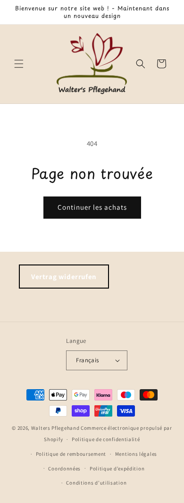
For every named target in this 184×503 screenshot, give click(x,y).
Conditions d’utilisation (96, 482)
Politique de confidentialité (106, 439)
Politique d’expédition (117, 468)
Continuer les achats (92, 207)
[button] (18, 63)
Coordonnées (64, 468)
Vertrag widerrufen (64, 276)
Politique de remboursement (71, 454)
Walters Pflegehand (55, 428)
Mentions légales (136, 454)
